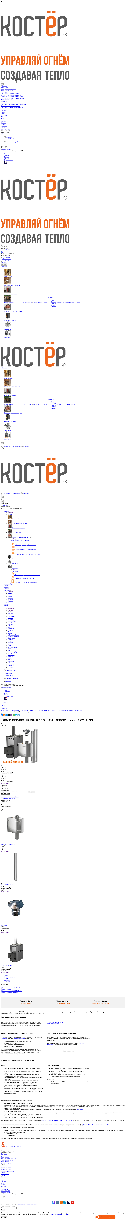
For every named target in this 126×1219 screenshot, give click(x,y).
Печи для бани (5, 710)
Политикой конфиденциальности (59, 1214)
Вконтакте (7, 155)
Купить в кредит (5, 793)
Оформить (32, 791)
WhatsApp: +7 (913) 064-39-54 (56, 1022)
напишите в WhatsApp (102, 1124)
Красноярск (11, 630)
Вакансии (3, 1186)
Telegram (6, 157)
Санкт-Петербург (13, 652)
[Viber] (11, 715)
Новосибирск (11, 639)
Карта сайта (4, 1189)
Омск (9, 641)
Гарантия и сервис (9, 977)
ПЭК (42, 1120)
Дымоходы (79, 710)
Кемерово (10, 627)
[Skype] (16, 715)
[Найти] (2, 84)
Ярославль (11, 667)
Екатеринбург (12, 621)
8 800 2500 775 (5, 129)
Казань (10, 625)
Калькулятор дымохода (7, 1171)
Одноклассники (8, 160)
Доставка (7, 980)
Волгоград (11, 618)
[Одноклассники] (4, 715)
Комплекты (14, 571)
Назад (11, 512)
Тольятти (10, 656)
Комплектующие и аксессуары (20, 540)
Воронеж (10, 619)
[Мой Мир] (6, 715)
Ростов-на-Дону (12, 647)
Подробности (5, 783)
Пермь (9, 645)
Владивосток (11, 616)
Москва (10, 633)
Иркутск (10, 624)
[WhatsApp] (14, 715)
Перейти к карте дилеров (13, 1146)
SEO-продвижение (11, 1206)
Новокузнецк (11, 638)
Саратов (10, 653)
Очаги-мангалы (41, 710)
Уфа (9, 662)
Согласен (3, 1217)
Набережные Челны (13, 635)
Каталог (10, 514)
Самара (10, 650)
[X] (9, 715)
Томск (9, 658)
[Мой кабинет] (1, 445)
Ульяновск (11, 661)
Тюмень (10, 659)
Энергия (50, 1120)
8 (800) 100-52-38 (88, 1124)
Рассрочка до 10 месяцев (8, 798)
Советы (3, 1172)
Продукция (4, 1154)
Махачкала (11, 631)
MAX (5, 154)
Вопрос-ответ (5, 1174)
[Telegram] (18, 715)
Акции (3, 1175)
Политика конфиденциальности (27, 1204)
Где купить (7, 981)
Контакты (3, 1188)
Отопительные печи (70, 710)
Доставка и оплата (6, 1167)
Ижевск (10, 622)
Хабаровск (11, 664)
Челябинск (11, 665)
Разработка (3, 1206)
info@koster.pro (6, 149)
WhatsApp (5, 1038)
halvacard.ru (80, 1109)
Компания (10, 593)
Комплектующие (6, 1163)
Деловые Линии (68, 1120)
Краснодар (11, 628)
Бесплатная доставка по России (10, 797)
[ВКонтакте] (2, 715)
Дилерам (3, 1184)
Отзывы (6, 975)
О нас (2, 1180)
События (3, 1181)
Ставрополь (11, 655)
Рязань (9, 648)
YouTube (6, 158)
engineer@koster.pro (53, 1023)
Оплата (6, 978)
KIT (46, 1120)
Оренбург (10, 642)
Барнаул (10, 615)
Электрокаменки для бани (17, 710)
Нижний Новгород (13, 636)
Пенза (9, 644)
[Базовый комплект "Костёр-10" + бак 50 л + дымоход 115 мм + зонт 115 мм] (20, 764)
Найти (2, 1209)
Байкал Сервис (58, 1120)
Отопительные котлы (31, 710)
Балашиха (10, 613)
